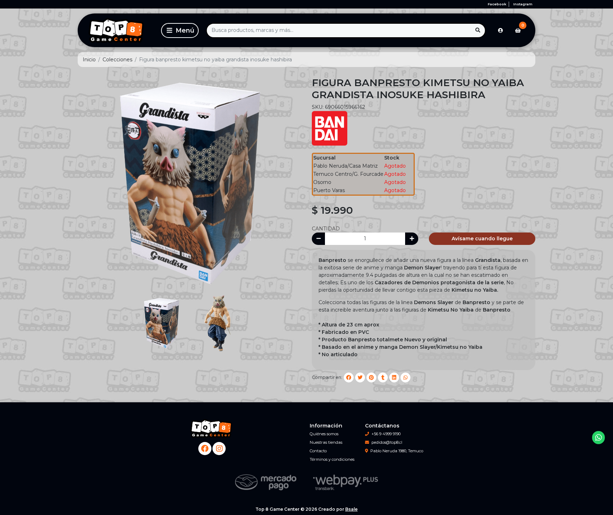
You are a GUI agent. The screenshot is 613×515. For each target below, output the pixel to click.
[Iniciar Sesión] (500, 30)
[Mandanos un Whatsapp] (598, 437)
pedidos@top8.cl (386, 442)
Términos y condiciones (332, 459)
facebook (497, 4)
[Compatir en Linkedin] (394, 377)
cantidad (326, 228)
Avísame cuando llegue (482, 238)
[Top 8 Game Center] (118, 30)
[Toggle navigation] (180, 30)
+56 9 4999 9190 (386, 433)
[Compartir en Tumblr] (383, 377)
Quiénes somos (324, 433)
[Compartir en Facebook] (349, 377)
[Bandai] (329, 127)
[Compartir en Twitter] (360, 377)
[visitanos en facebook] (204, 448)
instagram (522, 4)
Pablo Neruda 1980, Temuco (396, 450)
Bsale (351, 509)
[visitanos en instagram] (219, 448)
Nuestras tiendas (326, 442)
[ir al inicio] (212, 428)
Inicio (89, 59)
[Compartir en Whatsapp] (405, 377)
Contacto (318, 450)
